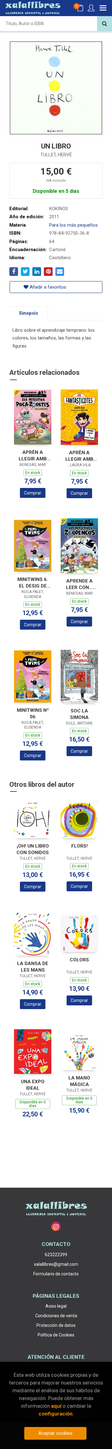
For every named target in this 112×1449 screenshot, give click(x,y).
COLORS (79, 960)
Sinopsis (28, 313)
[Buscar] (104, 23)
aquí (56, 1406)
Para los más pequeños (73, 225)
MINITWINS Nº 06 (33, 713)
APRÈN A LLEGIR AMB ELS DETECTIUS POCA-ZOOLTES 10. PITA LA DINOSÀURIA (32, 456)
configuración (55, 1414)
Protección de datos (56, 1325)
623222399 (56, 1254)
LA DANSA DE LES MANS (32, 967)
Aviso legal (56, 1306)
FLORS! (79, 846)
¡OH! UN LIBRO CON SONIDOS (32, 849)
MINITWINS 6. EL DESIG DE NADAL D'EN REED (32, 583)
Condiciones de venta (56, 1315)
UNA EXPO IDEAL (32, 1085)
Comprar (32, 492)
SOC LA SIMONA (79, 714)
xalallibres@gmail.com (56, 1264)
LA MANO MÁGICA (79, 1081)
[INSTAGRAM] (56, 1226)
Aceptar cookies (55, 1433)
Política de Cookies (56, 1334)
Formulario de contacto (56, 1273)
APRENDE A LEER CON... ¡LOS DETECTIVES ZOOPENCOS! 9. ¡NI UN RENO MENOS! (79, 584)
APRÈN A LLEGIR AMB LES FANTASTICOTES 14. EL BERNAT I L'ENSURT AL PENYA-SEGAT (79, 456)
